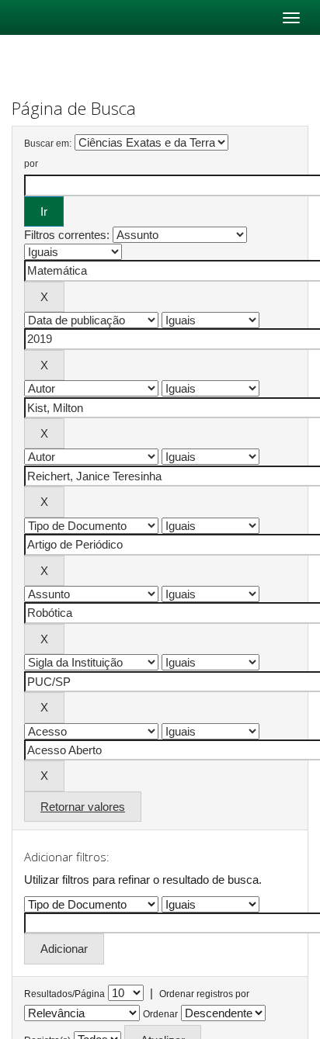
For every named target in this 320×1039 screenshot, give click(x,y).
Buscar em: (47, 143)
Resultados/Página (64, 994)
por (31, 163)
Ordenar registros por (204, 994)
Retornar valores (82, 806)
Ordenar (160, 1014)
